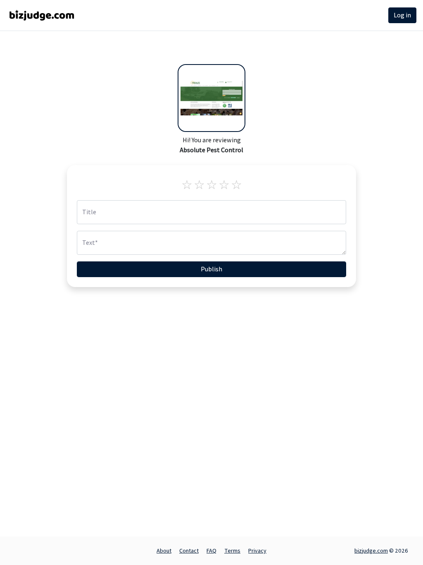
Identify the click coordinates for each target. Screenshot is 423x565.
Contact (189, 550)
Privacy (257, 550)
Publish (211, 269)
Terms (232, 550)
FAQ (211, 550)
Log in (402, 15)
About (164, 550)
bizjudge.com (371, 550)
